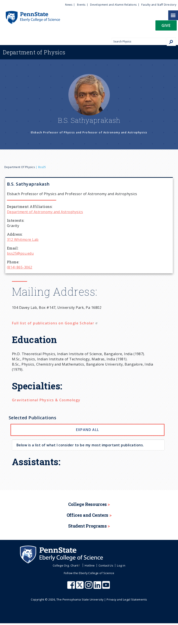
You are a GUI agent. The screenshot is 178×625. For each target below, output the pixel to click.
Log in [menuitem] (121, 565)
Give (166, 25)
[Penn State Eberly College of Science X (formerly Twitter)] (80, 587)
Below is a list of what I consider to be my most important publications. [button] (80, 445)
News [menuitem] (68, 4)
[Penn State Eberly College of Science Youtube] (106, 587)
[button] (166, 26)
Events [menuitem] (81, 4)
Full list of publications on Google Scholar (54, 323)
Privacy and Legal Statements (127, 599)
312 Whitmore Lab (23, 239)
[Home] (30, 13)
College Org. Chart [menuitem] (65, 565)
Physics (34, 52)
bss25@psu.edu (20, 253)
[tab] (88, 445)
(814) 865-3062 (19, 267)
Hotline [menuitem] (90, 565)
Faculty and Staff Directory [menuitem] (158, 4)
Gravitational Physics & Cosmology (46, 400)
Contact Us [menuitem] (106, 565)
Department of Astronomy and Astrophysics (45, 211)
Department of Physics (19, 167)
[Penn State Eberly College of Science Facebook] (71, 587)
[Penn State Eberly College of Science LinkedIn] (98, 587)
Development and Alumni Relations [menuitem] (113, 4)
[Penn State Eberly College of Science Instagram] (89, 587)
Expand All (87, 429)
